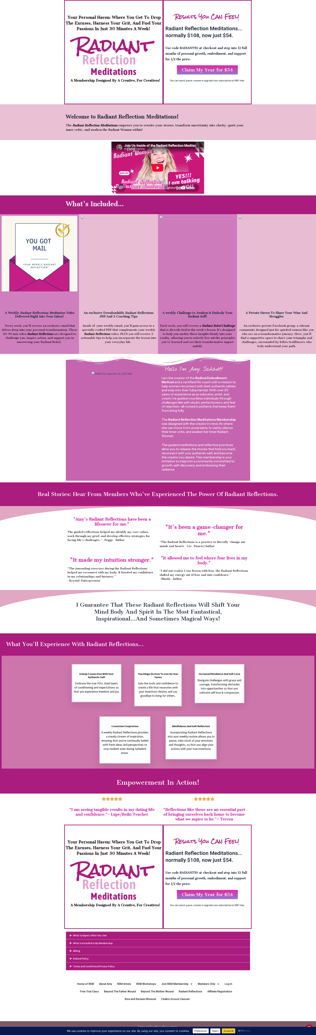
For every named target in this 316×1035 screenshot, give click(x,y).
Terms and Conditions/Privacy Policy (94, 966)
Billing (76, 951)
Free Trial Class (89, 991)
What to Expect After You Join (90, 935)
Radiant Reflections (190, 991)
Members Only (206, 983)
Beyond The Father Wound (120, 991)
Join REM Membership (174, 983)
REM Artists (124, 983)
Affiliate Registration (219, 991)
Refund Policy (81, 958)
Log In (228, 983)
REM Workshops (146, 983)
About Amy (105, 983)
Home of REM (85, 983)
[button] (158, 935)
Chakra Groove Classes (175, 999)
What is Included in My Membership (93, 943)
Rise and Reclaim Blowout (140, 999)
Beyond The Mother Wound (157, 991)
